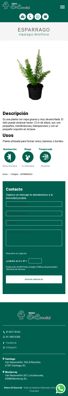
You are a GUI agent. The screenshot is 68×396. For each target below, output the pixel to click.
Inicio (5, 174)
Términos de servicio (15, 269)
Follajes (14, 174)
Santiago (10, 359)
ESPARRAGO (26, 174)
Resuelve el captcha (17, 253)
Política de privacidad (46, 267)
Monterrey (11, 372)
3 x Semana (28, 166)
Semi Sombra (10, 166)
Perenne (45, 166)
